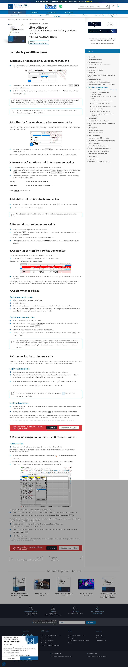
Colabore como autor (47, 640)
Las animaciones (94, 143)
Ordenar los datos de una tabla (101, 111)
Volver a (38, 42)
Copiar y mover (93, 159)
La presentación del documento (99, 65)
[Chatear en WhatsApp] (60, 6)
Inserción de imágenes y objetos (99, 148)
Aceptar (91, 622)
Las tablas (92, 72)
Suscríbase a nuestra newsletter (45, 622)
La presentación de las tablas (98, 121)
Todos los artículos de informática (51, 635)
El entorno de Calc (94, 79)
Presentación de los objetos (97, 153)
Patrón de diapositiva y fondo (98, 138)
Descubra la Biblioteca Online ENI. (64, 1)
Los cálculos (55, 560)
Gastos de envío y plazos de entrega (78, 640)
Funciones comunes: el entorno (99, 161)
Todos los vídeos (101, 640)
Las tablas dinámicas (95, 130)
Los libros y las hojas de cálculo (99, 82)
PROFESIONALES (56, 654)
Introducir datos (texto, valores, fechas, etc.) (104, 90)
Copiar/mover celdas (98, 109)
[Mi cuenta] (118, 7)
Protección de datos (47, 643)
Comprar (52, 428)
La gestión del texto (95, 62)
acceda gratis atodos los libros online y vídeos (53, 613)
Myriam (33, 37)
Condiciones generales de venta (50, 645)
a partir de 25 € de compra (75, 612)
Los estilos (92, 67)
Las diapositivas (94, 135)
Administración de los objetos (98, 151)
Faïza (48, 37)
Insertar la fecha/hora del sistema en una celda (104, 97)
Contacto (70, 643)
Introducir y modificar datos (98, 87)
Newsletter (99, 635)
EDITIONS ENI (93, 654)
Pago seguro (71, 638)
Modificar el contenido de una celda (102, 101)
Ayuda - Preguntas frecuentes (76, 635)
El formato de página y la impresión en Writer (101, 76)
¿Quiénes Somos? (46, 638)
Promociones (100, 638)
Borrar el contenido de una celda (101, 103)
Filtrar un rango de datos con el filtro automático (102, 114)
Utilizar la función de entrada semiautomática (100, 93)
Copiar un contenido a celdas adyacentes (104, 106)
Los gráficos (92, 127)
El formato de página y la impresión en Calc (101, 124)
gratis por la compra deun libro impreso (30, 613)
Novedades (92, 57)
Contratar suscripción (69, 428)
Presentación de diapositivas (98, 146)
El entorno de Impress (96, 133)
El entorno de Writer (95, 59)
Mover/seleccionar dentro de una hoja (28, 560)
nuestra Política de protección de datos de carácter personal (45, 623)
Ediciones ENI (21, 6)
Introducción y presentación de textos (101, 140)
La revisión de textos (95, 70)
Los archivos (92, 156)
